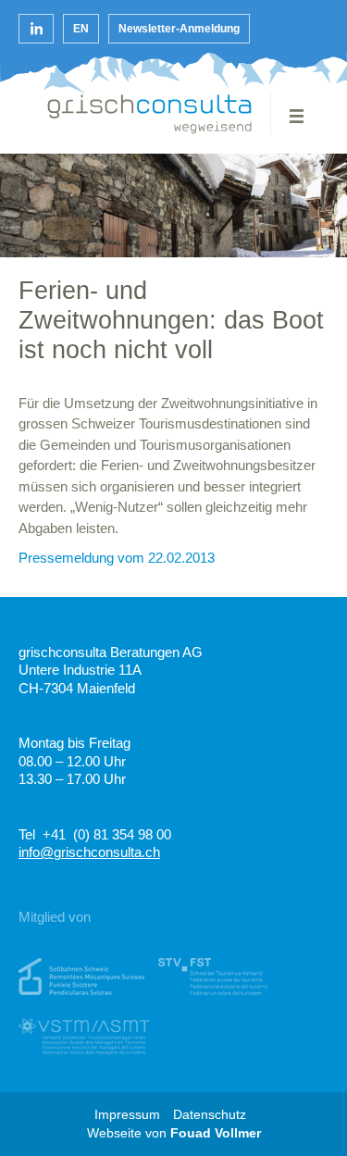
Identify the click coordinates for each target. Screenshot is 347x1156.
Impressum (127, 1115)
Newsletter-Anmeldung (179, 28)
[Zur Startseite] (149, 114)
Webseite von (174, 1133)
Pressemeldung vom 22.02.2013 (117, 558)
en (81, 28)
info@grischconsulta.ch (89, 852)
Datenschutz (209, 1115)
